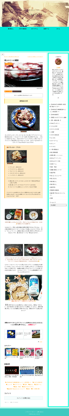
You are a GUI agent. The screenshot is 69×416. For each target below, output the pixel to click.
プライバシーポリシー (31, 411)
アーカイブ (53, 202)
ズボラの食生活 (9, 91)
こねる (58, 67)
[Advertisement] (34, 41)
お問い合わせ (40, 411)
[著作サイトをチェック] (58, 98)
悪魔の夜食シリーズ (17, 91)
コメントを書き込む (24, 398)
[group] (11, 354)
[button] (40, 354)
